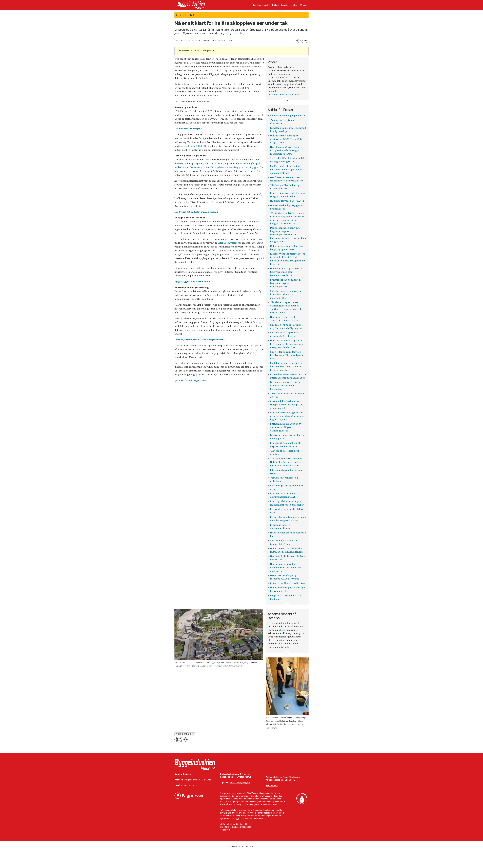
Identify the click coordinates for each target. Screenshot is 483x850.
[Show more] (287, 100)
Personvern (225, 829)
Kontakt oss (272, 785)
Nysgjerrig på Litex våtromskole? (192, 281)
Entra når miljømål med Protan (287, 583)
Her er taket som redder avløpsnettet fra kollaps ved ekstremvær (285, 567)
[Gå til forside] (191, 5)
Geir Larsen (290, 780)
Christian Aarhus (244, 777)
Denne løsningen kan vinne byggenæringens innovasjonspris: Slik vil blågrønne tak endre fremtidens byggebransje (288, 234)
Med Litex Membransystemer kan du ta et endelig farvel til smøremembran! (286, 169)
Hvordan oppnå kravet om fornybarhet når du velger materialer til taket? (284, 150)
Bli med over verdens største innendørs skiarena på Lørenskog (286, 385)
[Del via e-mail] (306, 41)
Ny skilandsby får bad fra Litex (287, 200)
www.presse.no (270, 804)
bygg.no (284, 629)
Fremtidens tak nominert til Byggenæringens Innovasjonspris (285, 283)
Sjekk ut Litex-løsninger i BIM (190, 380)
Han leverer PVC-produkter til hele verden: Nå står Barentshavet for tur (286, 272)
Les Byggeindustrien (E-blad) (266, 5)
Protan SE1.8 (195, 146)
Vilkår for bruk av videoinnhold (233, 824)
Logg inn (285, 5)
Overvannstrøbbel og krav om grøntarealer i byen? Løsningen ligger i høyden (287, 416)
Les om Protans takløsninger (284, 94)
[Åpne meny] (303, 5)
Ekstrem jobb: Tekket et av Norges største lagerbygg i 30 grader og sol (286, 405)
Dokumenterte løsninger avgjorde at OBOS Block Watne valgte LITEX (287, 139)
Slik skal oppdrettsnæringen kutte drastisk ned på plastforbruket (286, 294)
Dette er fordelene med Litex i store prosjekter (198, 339)
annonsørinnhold (185, 734)
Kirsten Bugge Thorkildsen (288, 777)
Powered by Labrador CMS (241, 846)
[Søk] (295, 5)
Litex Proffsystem (227, 242)
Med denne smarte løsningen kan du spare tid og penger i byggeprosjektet (286, 366)
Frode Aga (246, 774)
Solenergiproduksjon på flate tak (288, 115)
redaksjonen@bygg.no (240, 782)
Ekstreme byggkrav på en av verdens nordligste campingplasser (285, 427)
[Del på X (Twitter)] (302, 41)
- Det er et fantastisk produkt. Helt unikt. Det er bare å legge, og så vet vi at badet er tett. (287, 462)
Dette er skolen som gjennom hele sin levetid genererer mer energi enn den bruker (287, 344)
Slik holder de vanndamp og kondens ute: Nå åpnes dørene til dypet (288, 355)
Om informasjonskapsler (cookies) (235, 827)
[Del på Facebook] (298, 41)
